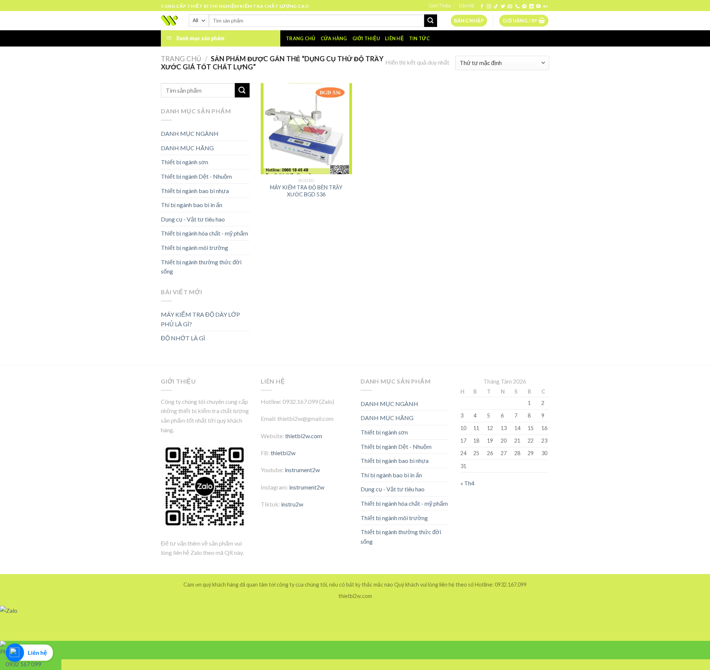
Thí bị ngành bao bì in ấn (191, 204)
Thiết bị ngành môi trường (194, 247)
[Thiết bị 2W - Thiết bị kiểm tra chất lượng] (169, 21)
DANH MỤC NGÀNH (190, 133)
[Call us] (517, 6)
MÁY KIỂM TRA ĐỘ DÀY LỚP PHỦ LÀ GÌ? (200, 319)
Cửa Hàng (334, 38)
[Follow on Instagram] (489, 6)
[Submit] (430, 20)
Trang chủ (300, 38)
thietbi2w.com (303, 435)
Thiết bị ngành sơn (184, 161)
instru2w (292, 504)
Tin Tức (419, 38)
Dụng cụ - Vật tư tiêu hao (193, 219)
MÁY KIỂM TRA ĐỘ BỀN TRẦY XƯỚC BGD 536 (306, 190)
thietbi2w (283, 452)
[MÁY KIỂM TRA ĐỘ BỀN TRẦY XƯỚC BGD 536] (306, 128)
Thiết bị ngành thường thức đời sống (201, 266)
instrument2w (302, 469)
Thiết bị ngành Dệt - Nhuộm (196, 176)
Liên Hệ (466, 5)
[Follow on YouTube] (538, 6)
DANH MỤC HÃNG (187, 147)
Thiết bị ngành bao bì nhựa (195, 190)
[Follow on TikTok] (496, 6)
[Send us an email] (510, 6)
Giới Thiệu (440, 5)
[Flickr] (545, 6)
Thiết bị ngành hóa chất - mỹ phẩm (204, 233)
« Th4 (467, 483)
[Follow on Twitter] (503, 6)
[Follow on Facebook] (482, 6)
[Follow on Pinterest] (524, 6)
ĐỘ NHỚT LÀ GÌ (183, 337)
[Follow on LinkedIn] (531, 6)
